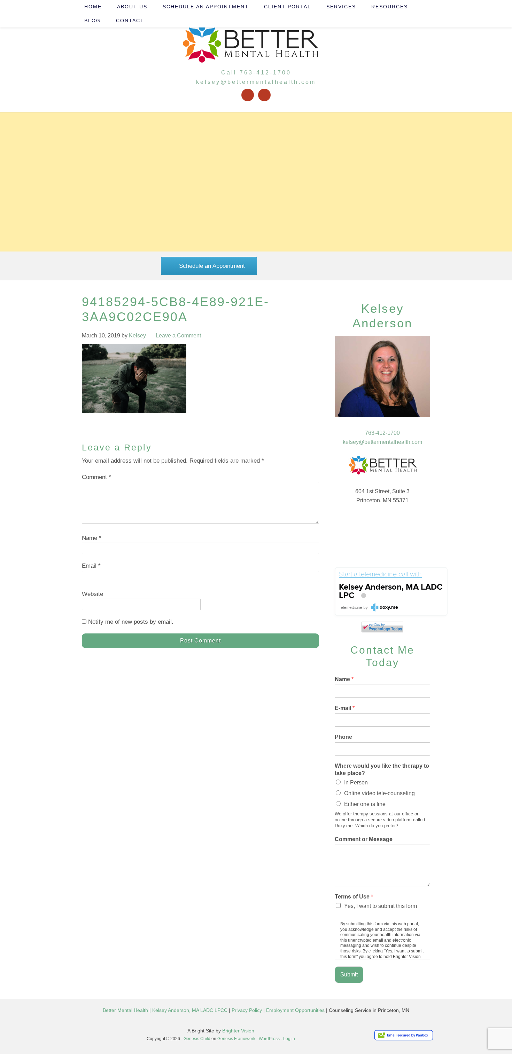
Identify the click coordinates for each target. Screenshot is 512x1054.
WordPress (269, 1038)
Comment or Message (364, 839)
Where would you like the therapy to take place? (382, 769)
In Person (356, 782)
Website (92, 594)
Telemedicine (350, 608)
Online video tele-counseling (379, 793)
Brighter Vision (238, 1030)
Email (91, 565)
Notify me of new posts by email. (130, 621)
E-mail (345, 708)
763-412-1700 (382, 433)
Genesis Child (197, 1038)
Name (91, 538)
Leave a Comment (178, 335)
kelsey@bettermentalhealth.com (256, 82)
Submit (349, 974)
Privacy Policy (247, 1010)
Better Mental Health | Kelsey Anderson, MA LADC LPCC (165, 1010)
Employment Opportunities (295, 1010)
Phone (343, 737)
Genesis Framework (236, 1038)
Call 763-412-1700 (256, 72)
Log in (289, 1038)
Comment (96, 477)
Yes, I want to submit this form (380, 906)
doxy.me (389, 607)
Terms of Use (354, 897)
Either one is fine (365, 804)
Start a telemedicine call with (380, 574)
